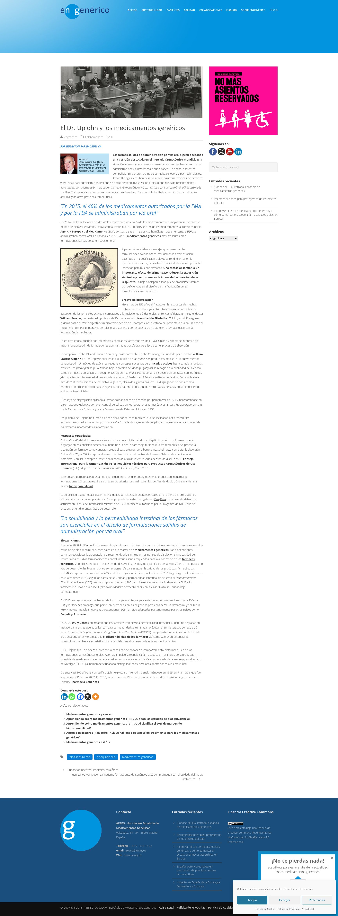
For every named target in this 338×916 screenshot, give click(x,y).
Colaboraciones (210, 10)
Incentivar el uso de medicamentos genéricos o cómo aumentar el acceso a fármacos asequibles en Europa (246, 214)
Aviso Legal (308, 909)
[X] (87, 696)
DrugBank (160, 499)
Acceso (132, 10)
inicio (274, 10)
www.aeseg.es (133, 855)
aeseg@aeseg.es (136, 850)
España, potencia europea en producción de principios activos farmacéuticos (196, 870)
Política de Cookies (266, 909)
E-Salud (231, 10)
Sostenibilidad (152, 10)
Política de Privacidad (289, 909)
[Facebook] (80, 696)
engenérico (70, 137)
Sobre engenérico (253, 10)
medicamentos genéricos (137, 757)
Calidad (189, 10)
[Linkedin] (64, 696)
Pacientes (173, 10)
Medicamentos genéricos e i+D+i (88, 742)
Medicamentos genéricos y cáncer (89, 714)
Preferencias (317, 900)
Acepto (252, 900)
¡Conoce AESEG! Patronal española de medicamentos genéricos (237, 189)
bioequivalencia (106, 757)
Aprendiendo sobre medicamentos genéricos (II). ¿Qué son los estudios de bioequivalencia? (128, 719)
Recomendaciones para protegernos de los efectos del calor (199, 837)
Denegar (284, 900)
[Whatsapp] (71, 696)
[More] (95, 696)
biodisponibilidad (80, 757)
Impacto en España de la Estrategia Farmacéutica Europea (198, 884)
